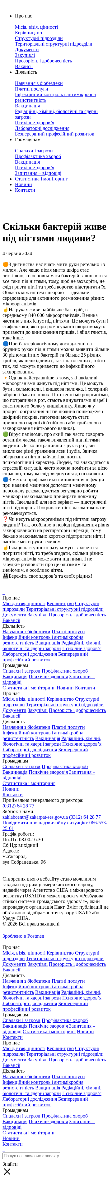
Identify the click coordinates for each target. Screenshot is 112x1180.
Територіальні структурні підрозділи (65, 609)
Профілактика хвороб (65, 671)
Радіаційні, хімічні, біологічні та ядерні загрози (51, 645)
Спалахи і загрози (21, 671)
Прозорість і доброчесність (77, 614)
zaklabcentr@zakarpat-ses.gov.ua (35, 817)
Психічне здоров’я (81, 648)
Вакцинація (47, 642)
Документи (14, 614)
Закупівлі (38, 614)
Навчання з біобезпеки (26, 631)
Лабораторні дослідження (29, 654)
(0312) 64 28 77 (18, 805)
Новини (23, 184)
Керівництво (60, 603)
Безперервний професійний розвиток (45, 656)
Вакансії (11, 620)
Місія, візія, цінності (23, 603)
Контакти (25, 190)
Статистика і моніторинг (41, 178)
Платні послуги (68, 631)
